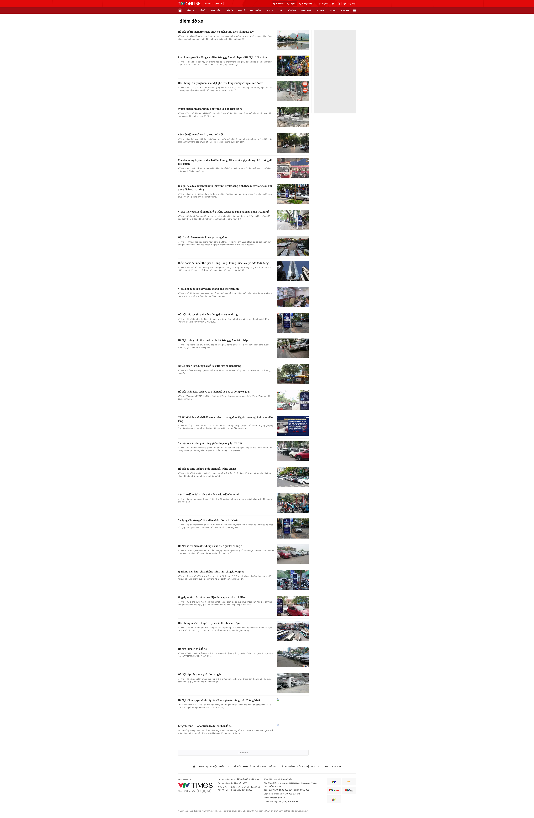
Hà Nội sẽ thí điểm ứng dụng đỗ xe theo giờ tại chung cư (210, 546)
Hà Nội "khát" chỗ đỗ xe (192, 648)
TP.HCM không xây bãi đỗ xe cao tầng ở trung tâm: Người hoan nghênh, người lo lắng (225, 419)
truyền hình (255, 10)
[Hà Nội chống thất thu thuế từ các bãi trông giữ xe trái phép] (293, 349)
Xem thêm (243, 752)
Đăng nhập (351, 4)
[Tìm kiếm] (340, 3)
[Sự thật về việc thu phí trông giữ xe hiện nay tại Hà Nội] (293, 451)
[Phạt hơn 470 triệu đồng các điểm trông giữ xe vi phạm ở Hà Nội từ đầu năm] (293, 66)
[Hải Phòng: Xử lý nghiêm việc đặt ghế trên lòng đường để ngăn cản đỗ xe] (293, 91)
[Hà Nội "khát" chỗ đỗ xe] (293, 657)
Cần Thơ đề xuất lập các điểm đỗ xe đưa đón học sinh (208, 494)
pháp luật (215, 10)
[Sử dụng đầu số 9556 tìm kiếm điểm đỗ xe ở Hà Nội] (293, 528)
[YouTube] (204, 791)
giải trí (270, 10)
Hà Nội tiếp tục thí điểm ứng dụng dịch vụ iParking (208, 314)
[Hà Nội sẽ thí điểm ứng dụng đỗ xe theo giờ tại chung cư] (293, 554)
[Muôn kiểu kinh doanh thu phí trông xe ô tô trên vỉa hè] (293, 117)
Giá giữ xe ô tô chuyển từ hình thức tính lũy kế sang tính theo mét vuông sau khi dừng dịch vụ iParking (225, 187)
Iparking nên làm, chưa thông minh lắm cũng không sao (211, 571)
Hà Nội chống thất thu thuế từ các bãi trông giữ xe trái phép (213, 340)
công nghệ (306, 10)
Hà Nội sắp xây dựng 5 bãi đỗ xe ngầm (200, 674)
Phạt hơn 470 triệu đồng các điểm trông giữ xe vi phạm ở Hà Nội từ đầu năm (222, 57)
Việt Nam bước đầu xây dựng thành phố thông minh (208, 288)
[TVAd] (349, 781)
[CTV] (334, 790)
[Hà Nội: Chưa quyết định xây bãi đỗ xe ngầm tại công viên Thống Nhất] (293, 708)
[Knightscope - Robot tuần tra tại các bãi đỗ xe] (293, 734)
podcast (345, 10)
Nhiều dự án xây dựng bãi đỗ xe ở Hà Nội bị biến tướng (209, 365)
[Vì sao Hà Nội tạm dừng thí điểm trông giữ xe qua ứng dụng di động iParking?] (293, 220)
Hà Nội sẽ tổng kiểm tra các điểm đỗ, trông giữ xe (207, 468)
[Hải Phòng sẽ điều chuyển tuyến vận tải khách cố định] (293, 631)
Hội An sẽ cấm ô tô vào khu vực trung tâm (202, 237)
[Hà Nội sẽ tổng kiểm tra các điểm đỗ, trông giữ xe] (293, 477)
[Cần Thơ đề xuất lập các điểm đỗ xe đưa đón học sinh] (293, 503)
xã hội (202, 10)
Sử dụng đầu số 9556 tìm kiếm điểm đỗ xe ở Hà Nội (208, 520)
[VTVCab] (349, 790)
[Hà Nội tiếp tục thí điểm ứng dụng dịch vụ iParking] (293, 323)
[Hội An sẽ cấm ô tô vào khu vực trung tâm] (293, 246)
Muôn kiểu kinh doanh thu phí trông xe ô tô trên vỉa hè (210, 108)
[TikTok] (209, 791)
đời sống (292, 10)
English (325, 4)
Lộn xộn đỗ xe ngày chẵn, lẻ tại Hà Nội (200, 134)
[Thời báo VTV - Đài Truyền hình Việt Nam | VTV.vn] (189, 3)
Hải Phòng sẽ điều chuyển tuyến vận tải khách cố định (209, 623)
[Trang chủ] (180, 10)
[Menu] (354, 10)
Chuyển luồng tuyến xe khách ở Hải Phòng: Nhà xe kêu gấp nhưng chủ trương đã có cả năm (225, 162)
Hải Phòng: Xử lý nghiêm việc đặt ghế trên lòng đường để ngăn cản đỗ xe (220, 83)
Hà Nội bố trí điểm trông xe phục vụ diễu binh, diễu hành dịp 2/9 (216, 31)
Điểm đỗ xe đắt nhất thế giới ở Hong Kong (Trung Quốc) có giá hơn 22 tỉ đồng (223, 263)
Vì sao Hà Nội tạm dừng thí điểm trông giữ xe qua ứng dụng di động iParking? (223, 211)
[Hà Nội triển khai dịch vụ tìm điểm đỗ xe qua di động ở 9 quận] (293, 400)
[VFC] (334, 781)
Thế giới (229, 10)
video (333, 10)
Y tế (280, 10)
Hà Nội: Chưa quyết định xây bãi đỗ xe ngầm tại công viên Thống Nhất (219, 700)
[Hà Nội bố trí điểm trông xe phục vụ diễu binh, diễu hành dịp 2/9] (293, 40)
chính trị (190, 10)
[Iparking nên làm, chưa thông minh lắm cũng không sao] (293, 580)
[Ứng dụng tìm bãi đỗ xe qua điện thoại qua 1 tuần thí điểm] (293, 606)
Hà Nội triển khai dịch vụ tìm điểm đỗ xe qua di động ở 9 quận (214, 391)
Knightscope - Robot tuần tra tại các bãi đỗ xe (205, 726)
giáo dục (321, 10)
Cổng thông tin (308, 4)
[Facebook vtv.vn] (334, 3)
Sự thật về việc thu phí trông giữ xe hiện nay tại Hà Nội (210, 443)
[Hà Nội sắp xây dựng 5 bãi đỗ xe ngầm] (293, 683)
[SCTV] (334, 799)
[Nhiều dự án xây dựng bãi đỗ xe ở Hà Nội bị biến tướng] (293, 374)
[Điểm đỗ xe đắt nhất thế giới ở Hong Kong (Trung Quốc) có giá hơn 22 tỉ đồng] (293, 271)
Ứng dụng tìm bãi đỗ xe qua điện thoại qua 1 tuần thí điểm (212, 597)
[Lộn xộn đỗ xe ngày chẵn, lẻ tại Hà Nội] (293, 143)
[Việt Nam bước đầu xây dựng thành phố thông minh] (293, 297)
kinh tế (241, 10)
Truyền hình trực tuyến (286, 4)
